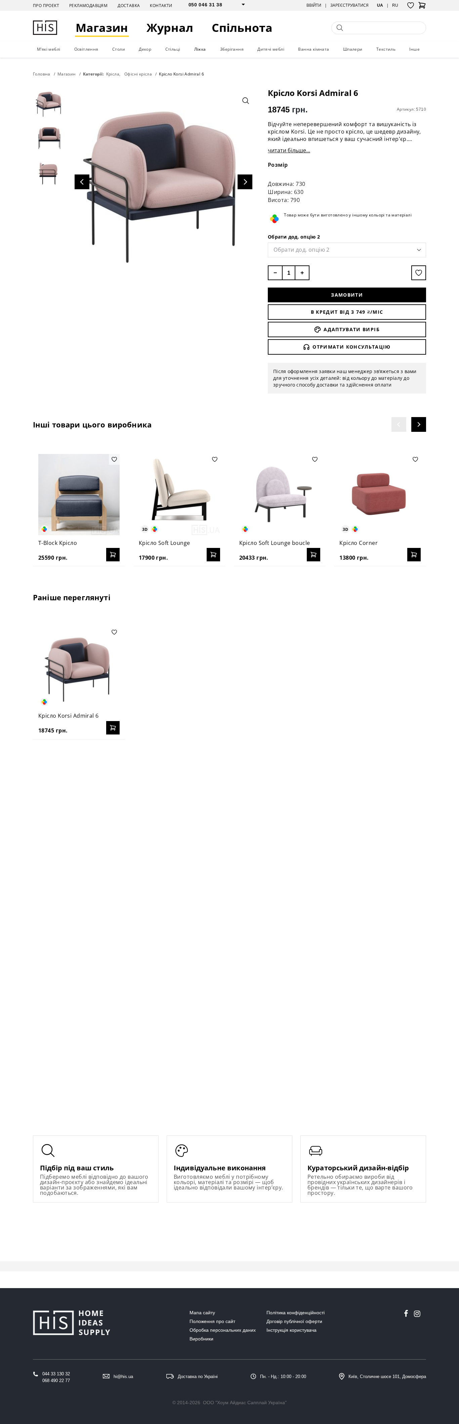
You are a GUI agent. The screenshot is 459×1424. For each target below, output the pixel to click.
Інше (414, 49)
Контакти (161, 5)
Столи (118, 49)
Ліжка (200, 49)
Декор (145, 49)
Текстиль (385, 49)
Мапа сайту (202, 1312)
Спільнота (242, 27)
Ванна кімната (313, 49)
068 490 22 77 (56, 1380)
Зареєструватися (349, 5)
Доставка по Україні (198, 1376)
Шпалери (353, 49)
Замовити (347, 295)
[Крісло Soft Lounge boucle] (280, 494)
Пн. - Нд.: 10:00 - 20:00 (283, 1376)
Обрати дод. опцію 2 (294, 237)
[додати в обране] (418, 272)
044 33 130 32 (56, 1373)
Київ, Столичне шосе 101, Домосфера (387, 1376)
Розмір (278, 164)
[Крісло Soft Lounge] (179, 494)
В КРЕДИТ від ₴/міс (347, 312)
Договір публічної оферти (294, 1321)
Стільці (172, 49)
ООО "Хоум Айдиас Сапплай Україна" (245, 1402)
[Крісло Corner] (380, 494)
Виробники (201, 1338)
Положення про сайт (212, 1321)
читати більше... (289, 150)
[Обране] (411, 5)
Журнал (170, 27)
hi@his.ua (123, 1376)
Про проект (46, 5)
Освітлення (86, 49)
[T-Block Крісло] (79, 494)
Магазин (102, 27)
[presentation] (398, 424)
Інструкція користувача (291, 1330)
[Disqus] (229, 831)
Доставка (129, 5)
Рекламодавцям (88, 5)
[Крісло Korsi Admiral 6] (79, 667)
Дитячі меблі (270, 49)
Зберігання (232, 49)
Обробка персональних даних (223, 1330)
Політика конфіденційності (295, 1312)
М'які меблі (48, 49)
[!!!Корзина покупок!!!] (422, 7)
